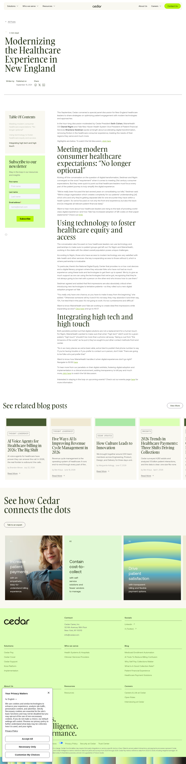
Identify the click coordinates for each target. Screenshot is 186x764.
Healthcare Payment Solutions (138, 675)
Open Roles (130, 697)
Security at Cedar (88, 743)
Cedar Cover (9, 657)
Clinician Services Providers (76, 657)
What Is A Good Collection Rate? (139, 666)
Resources (69, 692)
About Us (143, 6)
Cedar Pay (9, 652)
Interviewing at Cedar (134, 702)
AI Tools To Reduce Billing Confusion (141, 657)
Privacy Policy (71, 743)
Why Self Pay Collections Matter (139, 661)
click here (106, 141)
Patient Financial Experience (137, 670)
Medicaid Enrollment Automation (139, 652)
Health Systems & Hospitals (76, 652)
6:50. (81, 214)
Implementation (11, 670)
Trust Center (103, 743)
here (76, 362)
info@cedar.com (71, 635)
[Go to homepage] (97, 6)
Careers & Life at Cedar (135, 692)
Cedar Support (10, 661)
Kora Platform (10, 666)
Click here (80, 308)
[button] (12, 6)
